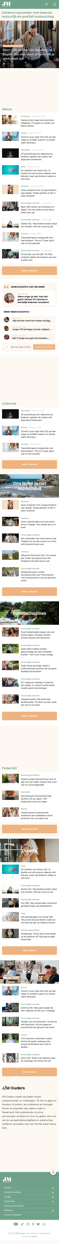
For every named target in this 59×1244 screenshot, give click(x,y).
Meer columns (29, 464)
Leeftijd (7, 1196)
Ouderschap (9, 1201)
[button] (50, 1188)
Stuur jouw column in (44, 347)
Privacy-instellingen (12, 1214)
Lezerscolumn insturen (14, 1206)
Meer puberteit (29, 829)
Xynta (34, 1236)
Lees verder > (35, 298)
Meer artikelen (29, 270)
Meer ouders (29, 950)
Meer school (29, 1072)
